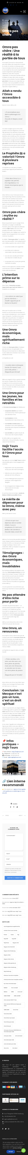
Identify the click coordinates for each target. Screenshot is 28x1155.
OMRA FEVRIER (7, 995)
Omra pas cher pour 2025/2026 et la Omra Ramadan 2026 (12, 1030)
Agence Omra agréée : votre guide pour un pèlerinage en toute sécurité (14, 791)
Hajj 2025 (6, 938)
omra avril (20, 991)
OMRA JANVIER (17, 995)
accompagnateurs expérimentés (12, 926)
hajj (18, 934)
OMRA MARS (6, 1009)
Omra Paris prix (7, 1026)
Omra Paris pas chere (9, 1022)
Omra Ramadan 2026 (9, 1040)
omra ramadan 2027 (15, 907)
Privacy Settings (21, 1151)
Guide (12, 934)
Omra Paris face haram (9, 1018)
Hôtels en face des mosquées (11, 975)
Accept (11, 1151)
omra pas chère (7, 1035)
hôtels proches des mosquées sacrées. (13, 979)
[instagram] (13, 5)
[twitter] (10, 5)
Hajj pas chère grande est (10, 963)
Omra (14, 22)
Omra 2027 (15, 898)
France (5, 934)
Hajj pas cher (16, 942)
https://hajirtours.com (18, 751)
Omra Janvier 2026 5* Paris (10, 1000)
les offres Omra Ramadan (10, 983)
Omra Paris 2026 (15, 24)
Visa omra (6, 1048)
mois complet (14, 987)
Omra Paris (7, 24)
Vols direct (14, 1048)
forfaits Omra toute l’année (10, 930)
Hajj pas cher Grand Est (9, 947)
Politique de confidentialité (9, 1139)
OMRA (12, 991)
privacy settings (17, 1148)
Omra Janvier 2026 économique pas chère (12, 1004)
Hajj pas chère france (9, 959)
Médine (5, 991)
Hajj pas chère (7, 955)
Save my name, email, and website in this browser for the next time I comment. (13, 870)
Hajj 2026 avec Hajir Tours (14, 911)
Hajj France (6, 942)
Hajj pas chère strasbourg (10, 967)
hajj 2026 (14, 938)
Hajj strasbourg (7, 971)
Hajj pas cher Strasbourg (9, 951)
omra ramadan (18, 1035)
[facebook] (8, 5)
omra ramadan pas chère (10, 1044)
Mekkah (5, 987)
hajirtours (7, 20)
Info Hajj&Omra (8, 22)
